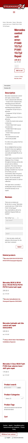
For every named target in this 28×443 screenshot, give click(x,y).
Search (19, 387)
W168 (5, 409)
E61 (14, 407)
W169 (8, 409)
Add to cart (19, 70)
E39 (7, 407)
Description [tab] (7, 85)
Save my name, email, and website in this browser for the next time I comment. (13, 240)
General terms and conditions (11, 427)
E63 (19, 407)
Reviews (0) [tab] (7, 88)
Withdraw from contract (9, 434)
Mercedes (9, 22)
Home (4, 22)
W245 (12, 409)
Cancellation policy (19, 425)
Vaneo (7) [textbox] (13, 398)
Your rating (8, 218)
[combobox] (14, 398)
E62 (16, 407)
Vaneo (14, 22)
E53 (10, 407)
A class (21, 76)
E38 (5, 407)
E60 (12, 407)
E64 (21, 407)
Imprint (11, 425)
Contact (5, 425)
